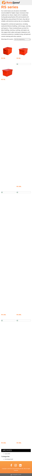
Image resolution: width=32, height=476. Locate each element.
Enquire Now (16, 474)
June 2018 (7, 453)
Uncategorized (9, 459)
